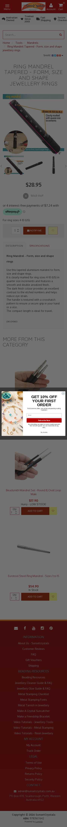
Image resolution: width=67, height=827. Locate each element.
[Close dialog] (63, 393)
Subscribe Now (44, 420)
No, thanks (44, 432)
